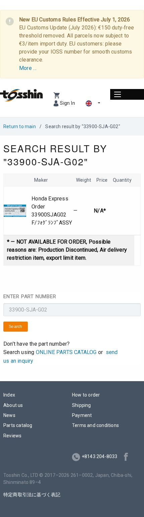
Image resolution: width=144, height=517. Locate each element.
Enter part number (29, 296)
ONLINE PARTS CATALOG (66, 352)
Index (9, 395)
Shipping (81, 405)
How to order (86, 395)
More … (28, 68)
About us (13, 405)
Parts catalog (17, 425)
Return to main (19, 126)
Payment (82, 415)
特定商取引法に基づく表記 (31, 494)
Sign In (67, 103)
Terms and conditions (95, 425)
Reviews (12, 435)
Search (15, 326)
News (9, 415)
